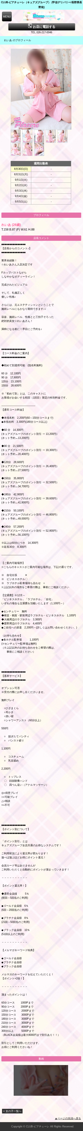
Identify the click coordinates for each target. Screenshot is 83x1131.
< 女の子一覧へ (12, 1111)
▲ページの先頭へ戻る (68, 1118)
